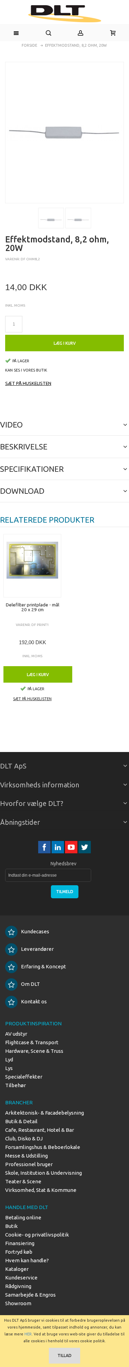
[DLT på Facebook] (45, 847)
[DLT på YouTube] (71, 847)
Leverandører (37, 949)
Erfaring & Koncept (43, 966)
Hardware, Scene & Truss (34, 1051)
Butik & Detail (21, 1121)
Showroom (18, 1303)
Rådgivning (18, 1286)
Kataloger (17, 1269)
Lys (9, 1068)
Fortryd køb (18, 1252)
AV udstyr (16, 1034)
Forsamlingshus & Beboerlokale (42, 1147)
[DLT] (64, 13)
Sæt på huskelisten (28, 383)
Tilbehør (15, 1085)
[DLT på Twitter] (84, 847)
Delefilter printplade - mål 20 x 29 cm (32, 607)
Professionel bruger (29, 1164)
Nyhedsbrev (63, 863)
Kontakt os (34, 1001)
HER (28, 1334)
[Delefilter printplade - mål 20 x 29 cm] (32, 565)
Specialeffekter (23, 1077)
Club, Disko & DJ (24, 1138)
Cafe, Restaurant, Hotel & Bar (39, 1130)
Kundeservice (21, 1277)
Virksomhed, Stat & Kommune (40, 1190)
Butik (11, 1226)
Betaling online (23, 1217)
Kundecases (35, 931)
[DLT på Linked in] (58, 847)
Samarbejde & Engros (30, 1295)
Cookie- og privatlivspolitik (37, 1235)
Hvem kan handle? (27, 1260)
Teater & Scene (23, 1181)
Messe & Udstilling (26, 1156)
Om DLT (30, 984)
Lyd (9, 1059)
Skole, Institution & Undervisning (43, 1173)
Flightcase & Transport (31, 1042)
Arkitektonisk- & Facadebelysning (44, 1113)
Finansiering (19, 1243)
